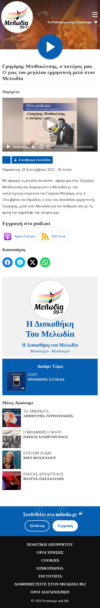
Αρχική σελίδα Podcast (6, 160)
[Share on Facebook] (7, 262)
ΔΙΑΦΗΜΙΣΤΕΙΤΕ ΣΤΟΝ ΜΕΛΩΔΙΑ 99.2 (50, 584)
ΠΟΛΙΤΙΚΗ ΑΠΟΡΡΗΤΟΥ (50, 545)
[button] (50, 124)
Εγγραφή (65, 526)
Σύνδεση (37, 526)
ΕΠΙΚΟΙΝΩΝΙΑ (50, 568)
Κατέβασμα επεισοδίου (34, 160)
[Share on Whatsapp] (45, 262)
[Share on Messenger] (20, 262)
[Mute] (33, 147)
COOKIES (50, 560)
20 (41, 147)
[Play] (8, 147)
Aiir (66, 601)
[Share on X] (32, 262)
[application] (50, 125)
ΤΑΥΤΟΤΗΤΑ (50, 576)
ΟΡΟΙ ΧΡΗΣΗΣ (50, 552)
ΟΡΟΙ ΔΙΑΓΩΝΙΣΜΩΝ (50, 592)
